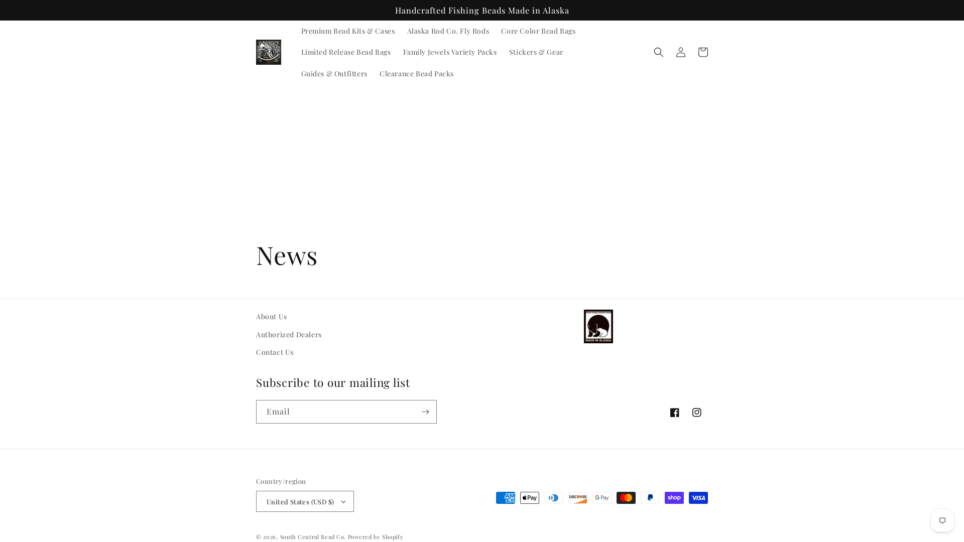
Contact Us (275, 352)
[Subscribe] (425, 412)
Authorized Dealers (289, 334)
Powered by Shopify (376, 536)
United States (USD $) (300, 501)
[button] (659, 52)
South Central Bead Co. (313, 536)
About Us (271, 316)
